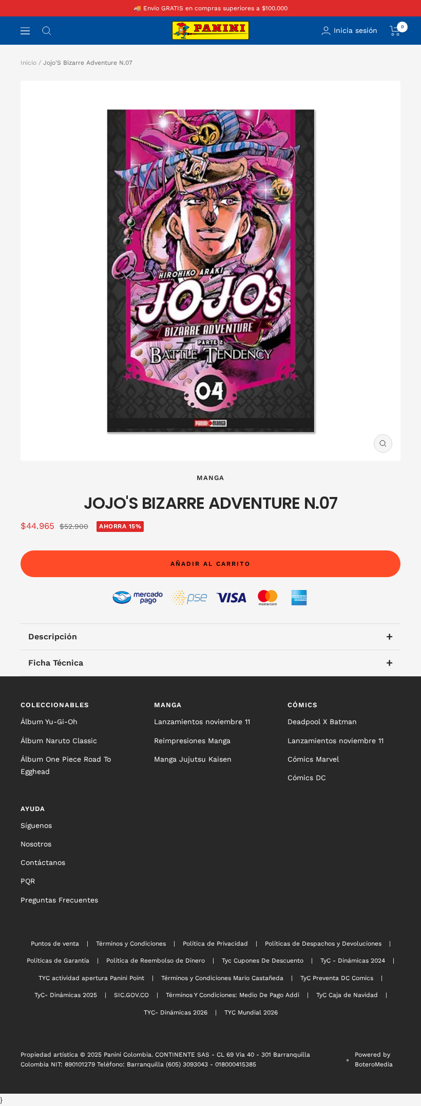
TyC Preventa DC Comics (336, 978)
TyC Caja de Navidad (347, 995)
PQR (28, 881)
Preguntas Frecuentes (59, 900)
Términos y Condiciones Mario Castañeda (222, 978)
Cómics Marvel (313, 759)
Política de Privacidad (215, 943)
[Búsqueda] (46, 30)
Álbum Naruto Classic (59, 740)
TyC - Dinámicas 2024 (352, 960)
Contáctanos (43, 862)
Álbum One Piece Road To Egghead (66, 765)
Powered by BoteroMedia (374, 1059)
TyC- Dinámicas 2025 (65, 995)
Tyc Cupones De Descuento (262, 960)
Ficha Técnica (210, 662)
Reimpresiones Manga (192, 740)
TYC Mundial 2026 (251, 1012)
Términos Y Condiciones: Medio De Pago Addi (232, 995)
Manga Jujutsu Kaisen (193, 759)
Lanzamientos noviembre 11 (202, 721)
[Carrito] (395, 31)
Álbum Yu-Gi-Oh (49, 721)
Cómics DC (307, 777)
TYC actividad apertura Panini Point (91, 978)
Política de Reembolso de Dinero (155, 960)
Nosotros (36, 844)
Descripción (210, 636)
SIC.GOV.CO (131, 995)
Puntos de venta (55, 943)
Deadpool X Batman (322, 721)
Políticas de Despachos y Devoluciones (323, 943)
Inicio (28, 62)
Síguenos (36, 825)
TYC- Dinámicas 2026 (175, 1012)
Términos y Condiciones (131, 943)
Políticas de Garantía (58, 960)
